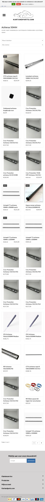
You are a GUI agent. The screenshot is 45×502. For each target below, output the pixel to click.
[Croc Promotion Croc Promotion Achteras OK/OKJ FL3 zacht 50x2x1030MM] (11, 419)
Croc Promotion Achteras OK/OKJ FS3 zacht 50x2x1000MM (10, 400)
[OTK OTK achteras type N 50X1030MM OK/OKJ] (33, 354)
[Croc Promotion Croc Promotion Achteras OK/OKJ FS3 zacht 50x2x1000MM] (11, 387)
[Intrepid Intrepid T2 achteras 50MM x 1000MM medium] (33, 225)
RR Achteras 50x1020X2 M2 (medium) (8, 368)
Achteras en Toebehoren (27, 30)
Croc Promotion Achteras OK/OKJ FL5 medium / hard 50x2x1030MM (10, 142)
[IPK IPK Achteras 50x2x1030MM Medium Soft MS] (11, 322)
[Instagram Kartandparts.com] (24, 467)
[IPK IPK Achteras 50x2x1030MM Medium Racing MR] (33, 322)
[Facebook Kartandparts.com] (20, 467)
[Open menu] (4, 15)
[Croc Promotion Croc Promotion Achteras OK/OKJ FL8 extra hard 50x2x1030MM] (33, 290)
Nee (18, 4)
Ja (13, 4)
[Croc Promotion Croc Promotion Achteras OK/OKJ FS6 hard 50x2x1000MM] (33, 96)
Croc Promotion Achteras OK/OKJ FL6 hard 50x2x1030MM (10, 303)
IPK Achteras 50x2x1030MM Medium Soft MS (11, 335)
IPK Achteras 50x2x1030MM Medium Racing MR (33, 335)
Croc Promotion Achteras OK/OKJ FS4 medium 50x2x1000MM (33, 271)
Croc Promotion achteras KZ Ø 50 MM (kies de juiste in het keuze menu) (10, 174)
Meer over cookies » (28, 4)
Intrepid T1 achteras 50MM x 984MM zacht (10, 206)
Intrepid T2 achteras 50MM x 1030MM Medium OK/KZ (10, 239)
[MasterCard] (18, 499)
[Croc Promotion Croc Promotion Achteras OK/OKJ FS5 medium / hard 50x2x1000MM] (11, 257)
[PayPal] (14, 499)
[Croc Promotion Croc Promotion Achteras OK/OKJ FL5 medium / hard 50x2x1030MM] (11, 128)
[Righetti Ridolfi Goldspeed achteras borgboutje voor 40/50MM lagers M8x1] (11, 96)
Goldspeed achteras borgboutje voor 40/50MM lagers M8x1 (10, 109)
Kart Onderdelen (12, 30)
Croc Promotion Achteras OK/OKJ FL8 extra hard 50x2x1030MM (33, 303)
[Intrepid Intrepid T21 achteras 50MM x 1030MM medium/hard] (33, 419)
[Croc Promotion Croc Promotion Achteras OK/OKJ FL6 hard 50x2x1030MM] (11, 290)
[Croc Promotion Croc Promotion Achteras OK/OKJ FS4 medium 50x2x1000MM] (33, 257)
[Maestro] (36, 499)
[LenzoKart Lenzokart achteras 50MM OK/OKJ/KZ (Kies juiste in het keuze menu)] (33, 64)
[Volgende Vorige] (41, 442)
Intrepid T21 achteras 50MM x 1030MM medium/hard (33, 432)
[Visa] (23, 499)
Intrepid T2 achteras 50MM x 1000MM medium (32, 239)
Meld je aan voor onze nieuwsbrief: (22, 456)
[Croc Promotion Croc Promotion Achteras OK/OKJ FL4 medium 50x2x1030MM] (33, 128)
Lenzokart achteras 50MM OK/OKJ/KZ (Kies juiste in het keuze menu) (33, 77)
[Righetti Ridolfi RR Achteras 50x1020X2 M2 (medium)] (11, 354)
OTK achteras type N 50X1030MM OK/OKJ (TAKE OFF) (10, 77)
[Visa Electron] (32, 499)
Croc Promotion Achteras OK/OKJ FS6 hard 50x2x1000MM (33, 109)
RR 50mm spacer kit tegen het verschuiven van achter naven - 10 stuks (33, 400)
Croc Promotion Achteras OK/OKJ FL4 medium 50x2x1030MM (33, 142)
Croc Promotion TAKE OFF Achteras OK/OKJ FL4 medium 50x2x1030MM (33, 174)
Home (3, 30)
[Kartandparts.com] (26, 15)
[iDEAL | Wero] (9, 499)
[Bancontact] (27, 499)
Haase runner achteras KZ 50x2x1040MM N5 (33, 206)
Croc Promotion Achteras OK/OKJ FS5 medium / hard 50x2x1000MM (10, 271)
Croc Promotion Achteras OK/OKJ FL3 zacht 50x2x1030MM (10, 432)
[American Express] (41, 499)
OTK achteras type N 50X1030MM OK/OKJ (33, 368)
